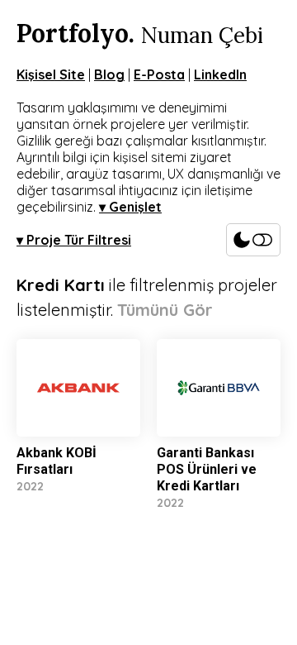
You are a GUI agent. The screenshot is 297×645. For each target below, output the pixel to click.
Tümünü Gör (165, 309)
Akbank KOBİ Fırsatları (56, 461)
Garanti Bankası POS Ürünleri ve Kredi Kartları (207, 469)
